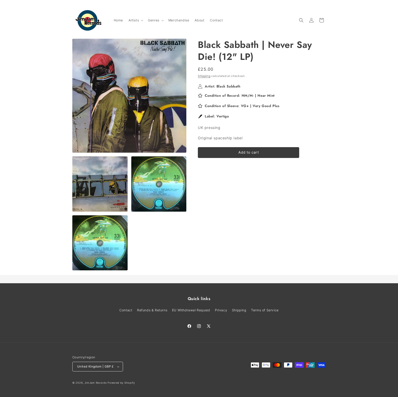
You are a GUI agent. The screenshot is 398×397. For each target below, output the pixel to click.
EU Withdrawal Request (191, 310)
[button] (135, 20)
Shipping (204, 76)
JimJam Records (96, 382)
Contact (125, 310)
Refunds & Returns (152, 310)
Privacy (221, 310)
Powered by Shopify (121, 382)
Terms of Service (265, 310)
